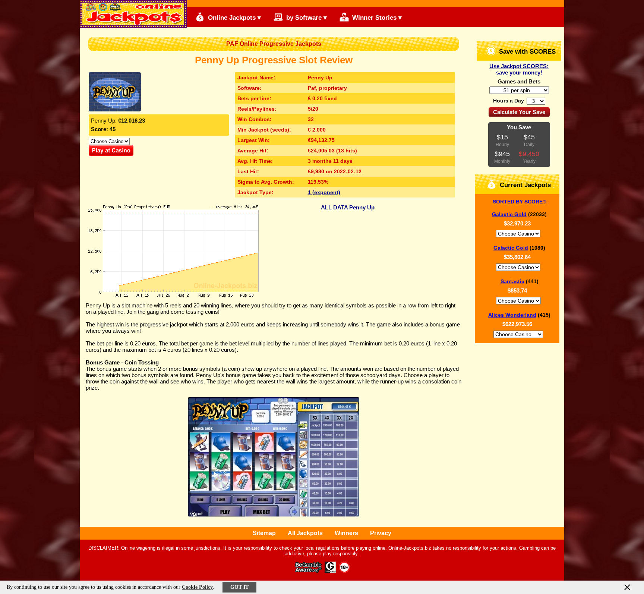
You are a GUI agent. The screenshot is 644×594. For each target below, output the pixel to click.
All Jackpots (305, 533)
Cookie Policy (197, 587)
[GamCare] (330, 571)
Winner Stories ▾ (376, 17)
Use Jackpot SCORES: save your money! (519, 69)
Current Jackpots (524, 185)
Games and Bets (519, 81)
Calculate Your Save (519, 112)
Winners (346, 533)
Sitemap (264, 533)
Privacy (380, 533)
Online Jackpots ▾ (233, 17)
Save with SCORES (526, 51)
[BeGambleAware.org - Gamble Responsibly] (308, 571)
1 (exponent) (324, 192)
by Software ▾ (305, 17)
